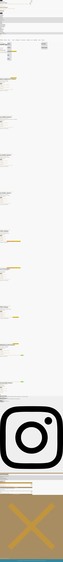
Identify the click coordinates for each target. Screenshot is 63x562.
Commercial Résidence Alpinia (4, 350)
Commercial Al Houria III (4, 122)
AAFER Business (2, 24)
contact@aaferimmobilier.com (4, 401)
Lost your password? (10, 486)
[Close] (31, 557)
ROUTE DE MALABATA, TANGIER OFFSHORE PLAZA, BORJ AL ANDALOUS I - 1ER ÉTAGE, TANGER (14, 396)
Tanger (1, 17)
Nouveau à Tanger (8, 203)
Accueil (1, 14)
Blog (1, 28)
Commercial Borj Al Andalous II (5, 84)
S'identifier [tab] (1, 482)
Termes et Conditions (3, 478)
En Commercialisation (3, 77)
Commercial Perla (2, 312)
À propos (1, 15)
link (7, 558)
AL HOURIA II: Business (5, 155)
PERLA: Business (4, 307)
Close (4, 481)
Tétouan (8, 47)
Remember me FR (4, 486)
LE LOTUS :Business (5, 269)
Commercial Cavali (3, 236)
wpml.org (25, 560)
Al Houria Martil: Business (6, 382)
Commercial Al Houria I (3, 198)
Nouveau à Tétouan (10, 89)
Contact (1, 30)
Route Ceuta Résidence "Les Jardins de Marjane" (7, 8)
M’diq (1, 21)
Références (2, 29)
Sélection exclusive (14, 77)
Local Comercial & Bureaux (11, 355)
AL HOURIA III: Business (6, 117)
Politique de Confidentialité (4, 479)
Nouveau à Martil (18, 355)
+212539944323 (2, 6)
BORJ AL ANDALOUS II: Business (8, 79)
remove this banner (43, 560)
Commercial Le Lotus (3, 274)
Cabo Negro (9, 51)
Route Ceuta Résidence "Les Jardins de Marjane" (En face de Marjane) (10, 398)
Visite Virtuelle (2, 25)
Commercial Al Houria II (3, 160)
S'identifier (16, 487)
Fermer (1, 0)
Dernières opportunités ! (10, 241)
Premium (22, 355)
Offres (1, 23)
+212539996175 (2, 9)
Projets (1, 16)
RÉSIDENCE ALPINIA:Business (7, 345)
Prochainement (2, 203)
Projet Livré (9, 77)
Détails (1, 83)
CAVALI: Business (4, 231)
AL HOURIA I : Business (5, 193)
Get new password (16, 494)
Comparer (1, 481)
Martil (1, 22)
